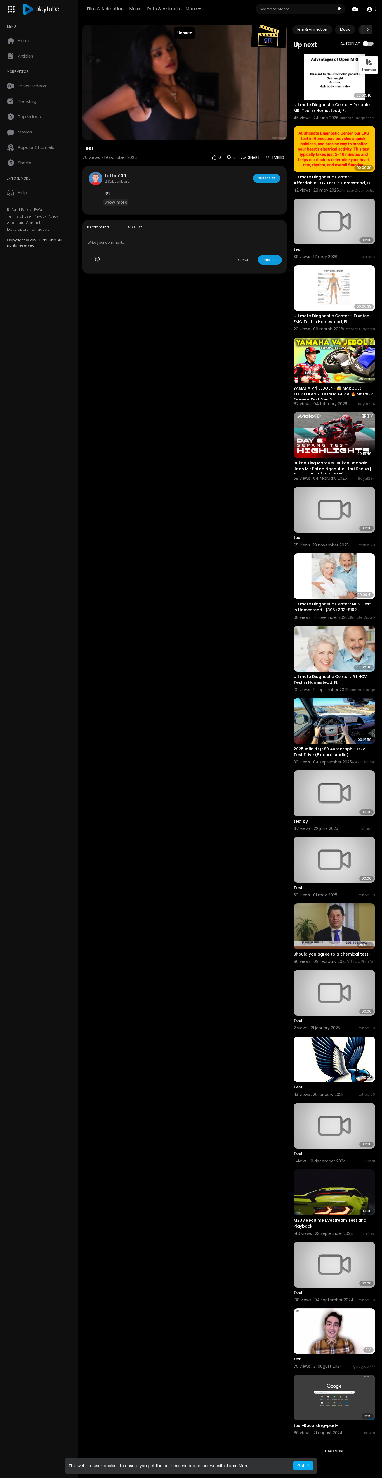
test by (301, 821)
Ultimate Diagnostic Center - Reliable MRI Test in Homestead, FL (332, 107)
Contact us (36, 222)
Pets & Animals (163, 9)
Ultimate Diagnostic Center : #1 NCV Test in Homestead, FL (330, 679)
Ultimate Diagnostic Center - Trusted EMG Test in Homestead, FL (331, 318)
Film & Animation (105, 9)
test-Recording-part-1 (317, 1425)
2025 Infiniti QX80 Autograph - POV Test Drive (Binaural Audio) (329, 752)
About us (15, 222)
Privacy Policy (46, 216)
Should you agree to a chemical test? (332, 954)
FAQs (38, 209)
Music (135, 9)
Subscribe (266, 178)
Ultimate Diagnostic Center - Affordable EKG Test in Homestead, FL (332, 180)
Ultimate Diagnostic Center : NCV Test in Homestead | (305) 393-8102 (332, 607)
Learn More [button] (238, 1466)
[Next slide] (367, 29)
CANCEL (244, 259)
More (191, 9)
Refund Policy (19, 209)
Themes (368, 69)
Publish (269, 259)
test (298, 249)
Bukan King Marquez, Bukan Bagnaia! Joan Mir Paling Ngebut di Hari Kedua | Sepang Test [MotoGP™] (332, 468)
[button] (371, 9)
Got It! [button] (303, 1466)
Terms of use (19, 216)
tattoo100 (115, 176)
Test (298, 887)
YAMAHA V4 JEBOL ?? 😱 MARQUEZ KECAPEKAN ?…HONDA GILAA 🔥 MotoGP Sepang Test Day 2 (333, 394)
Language (40, 229)
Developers (18, 229)
